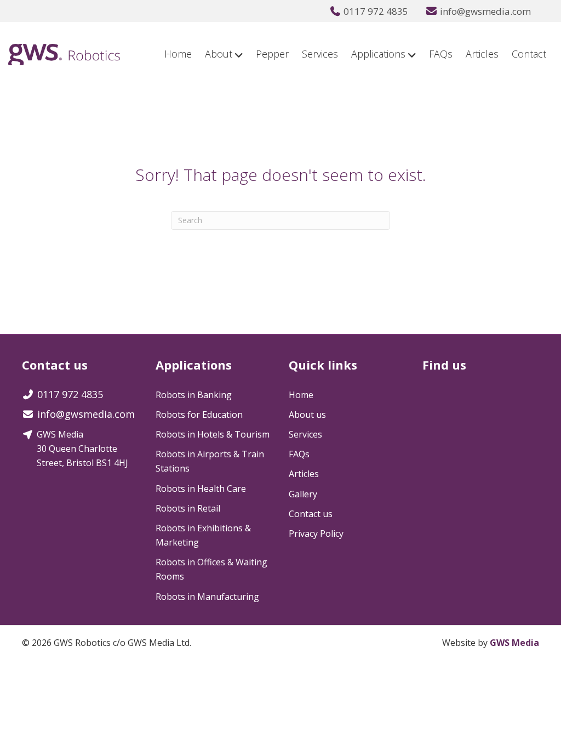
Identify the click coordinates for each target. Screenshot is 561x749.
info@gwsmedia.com (485, 11)
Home (178, 53)
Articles (482, 53)
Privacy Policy (316, 533)
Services (320, 53)
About (218, 53)
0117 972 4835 (376, 11)
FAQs (441, 53)
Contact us (311, 514)
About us (307, 414)
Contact (529, 53)
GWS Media (514, 643)
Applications (378, 53)
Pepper (272, 53)
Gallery (303, 494)
